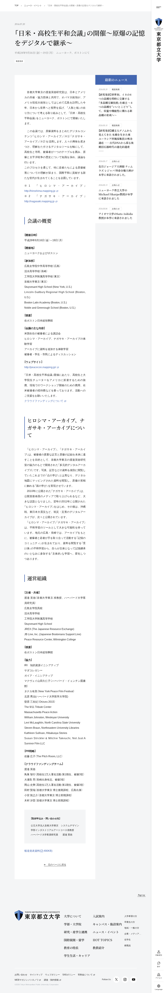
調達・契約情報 (51, 980)
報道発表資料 (38, 850)
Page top (141, 895)
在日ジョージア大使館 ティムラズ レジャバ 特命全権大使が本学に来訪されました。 (116, 170)
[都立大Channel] (133, 979)
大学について (72, 916)
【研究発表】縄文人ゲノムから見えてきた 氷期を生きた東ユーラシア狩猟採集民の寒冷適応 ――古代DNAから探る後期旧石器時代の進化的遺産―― (116, 141)
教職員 (127, 945)
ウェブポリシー (52, 975)
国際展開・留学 (74, 940)
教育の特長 (71, 948)
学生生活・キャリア (77, 956)
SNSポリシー (68, 975)
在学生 (127, 940)
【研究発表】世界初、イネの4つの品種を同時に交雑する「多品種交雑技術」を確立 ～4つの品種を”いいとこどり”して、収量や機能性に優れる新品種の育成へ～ (115, 105)
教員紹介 (98, 948)
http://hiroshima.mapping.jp (39, 191)
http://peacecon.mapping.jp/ (40, 367)
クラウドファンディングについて (43, 401)
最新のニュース (116, 79)
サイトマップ (36, 975)
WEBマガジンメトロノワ (26, 980)
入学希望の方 (130, 916)
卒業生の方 (129, 922)
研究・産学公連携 (75, 932)
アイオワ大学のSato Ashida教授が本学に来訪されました (116, 216)
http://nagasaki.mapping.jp (39, 201)
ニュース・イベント (106, 932)
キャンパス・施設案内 (107, 924)
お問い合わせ (21, 975)
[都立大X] (116, 979)
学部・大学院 (72, 924)
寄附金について (85, 975)
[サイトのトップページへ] (158, 40)
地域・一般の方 (131, 928)
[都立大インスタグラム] (125, 979)
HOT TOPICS (102, 940)
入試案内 (98, 916)
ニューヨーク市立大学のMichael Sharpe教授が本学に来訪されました (116, 194)
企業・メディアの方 (133, 934)
